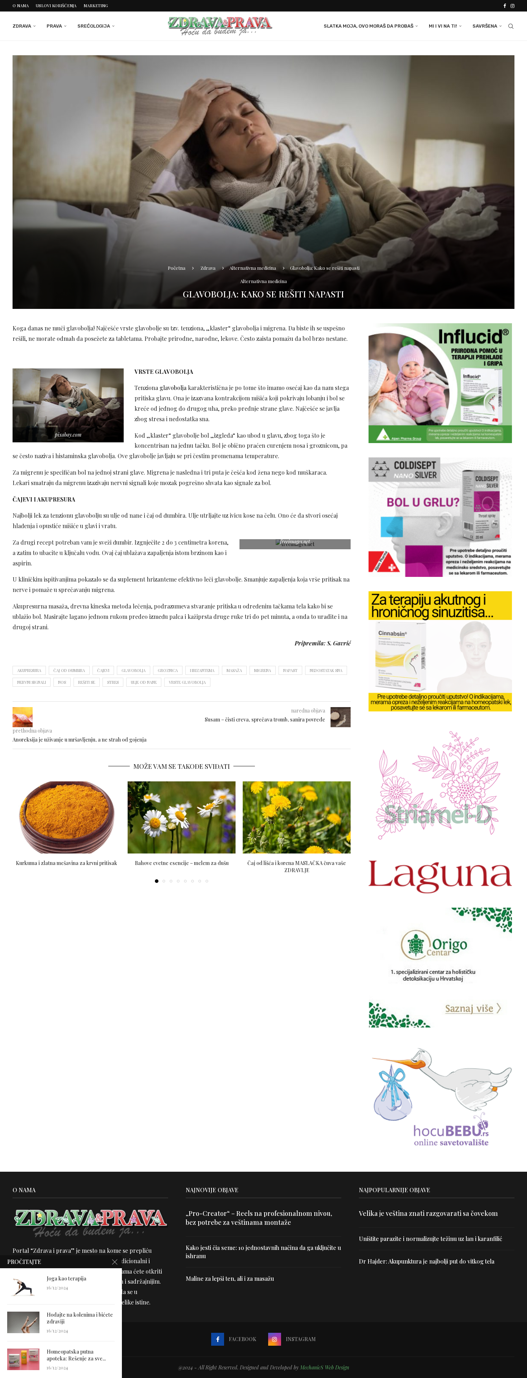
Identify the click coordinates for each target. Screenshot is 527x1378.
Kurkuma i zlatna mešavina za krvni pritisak (66, 863)
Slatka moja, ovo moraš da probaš (368, 26)
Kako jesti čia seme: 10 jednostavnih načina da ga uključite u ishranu (263, 1251)
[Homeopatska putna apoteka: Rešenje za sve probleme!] (23, 1359)
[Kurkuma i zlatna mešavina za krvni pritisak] (66, 817)
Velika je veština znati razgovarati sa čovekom (428, 1213)
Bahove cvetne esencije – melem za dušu (182, 863)
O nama (21, 5)
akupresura (29, 670)
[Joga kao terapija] (23, 1286)
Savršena (485, 26)
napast (290, 670)
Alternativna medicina (252, 268)
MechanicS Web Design (324, 1367)
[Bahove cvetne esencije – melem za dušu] (182, 817)
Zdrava (22, 26)
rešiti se (86, 682)
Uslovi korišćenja (56, 5)
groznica (168, 670)
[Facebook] (504, 5)
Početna (176, 268)
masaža (234, 670)
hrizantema (202, 670)
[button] (22, 832)
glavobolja (173, 387)
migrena (262, 670)
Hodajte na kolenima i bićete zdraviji (80, 1318)
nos (62, 682)
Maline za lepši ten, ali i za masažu (230, 1278)
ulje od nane (144, 682)
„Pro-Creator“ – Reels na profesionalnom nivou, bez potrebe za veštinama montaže (259, 1218)
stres (113, 682)
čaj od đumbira (69, 670)
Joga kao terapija (66, 1278)
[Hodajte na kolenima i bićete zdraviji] (23, 1322)
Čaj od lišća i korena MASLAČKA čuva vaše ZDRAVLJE (296, 867)
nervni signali (31, 682)
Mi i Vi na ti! (443, 26)
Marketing (96, 5)
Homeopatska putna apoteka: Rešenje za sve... (76, 1355)
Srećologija (93, 26)
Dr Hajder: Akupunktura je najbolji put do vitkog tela (426, 1261)
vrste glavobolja (187, 682)
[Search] (510, 26)
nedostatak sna (326, 670)
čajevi (103, 670)
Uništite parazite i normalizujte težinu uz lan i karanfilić (430, 1238)
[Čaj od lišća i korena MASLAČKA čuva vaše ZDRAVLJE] (297, 817)
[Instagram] (512, 5)
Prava (54, 26)
